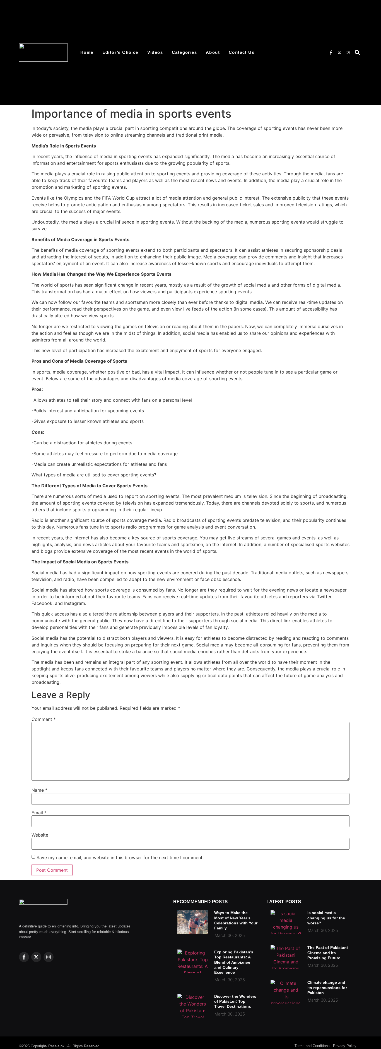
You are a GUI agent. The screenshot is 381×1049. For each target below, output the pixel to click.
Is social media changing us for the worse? (326, 917)
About (213, 52)
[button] (357, 52)
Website (40, 835)
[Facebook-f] (331, 52)
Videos (155, 52)
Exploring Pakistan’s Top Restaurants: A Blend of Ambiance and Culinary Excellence (233, 962)
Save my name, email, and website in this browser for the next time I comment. (120, 857)
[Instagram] (347, 52)
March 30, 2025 (229, 935)
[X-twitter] (339, 52)
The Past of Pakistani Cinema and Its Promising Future (327, 952)
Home (86, 52)
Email (39, 812)
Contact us (241, 52)
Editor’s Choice (120, 52)
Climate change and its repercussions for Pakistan (327, 987)
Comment (44, 719)
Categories (184, 52)
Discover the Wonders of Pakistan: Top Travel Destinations (235, 1001)
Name (39, 790)
